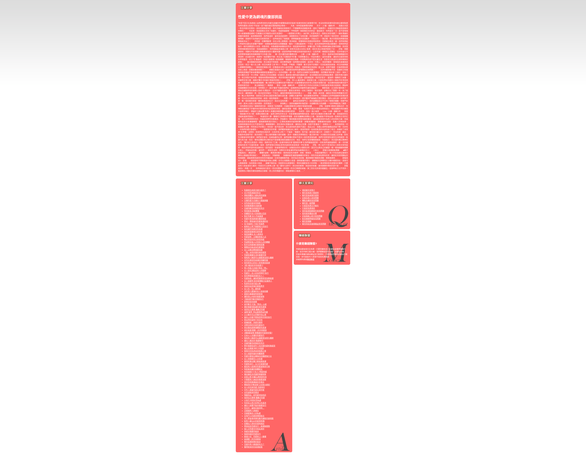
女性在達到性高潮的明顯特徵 (256, 260)
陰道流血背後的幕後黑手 (254, 286)
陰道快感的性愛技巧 (252, 434)
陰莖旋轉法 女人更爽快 (253, 234)
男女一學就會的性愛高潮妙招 (256, 221)
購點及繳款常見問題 (310, 201)
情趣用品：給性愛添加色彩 (255, 395)
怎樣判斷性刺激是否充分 (254, 208)
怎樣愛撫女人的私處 (252, 413)
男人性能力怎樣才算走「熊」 (256, 268)
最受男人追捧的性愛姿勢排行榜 (257, 367)
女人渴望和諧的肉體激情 (254, 354)
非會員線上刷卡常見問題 (312, 216)
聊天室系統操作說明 (310, 195)
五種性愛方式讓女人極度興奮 (256, 201)
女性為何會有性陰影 (252, 203)
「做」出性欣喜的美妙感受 (255, 252)
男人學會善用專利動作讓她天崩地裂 (258, 418)
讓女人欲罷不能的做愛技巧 (255, 405)
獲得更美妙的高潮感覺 (253, 447)
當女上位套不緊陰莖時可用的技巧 (258, 317)
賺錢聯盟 (310, 259)
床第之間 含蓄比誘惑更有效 (255, 377)
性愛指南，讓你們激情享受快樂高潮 (258, 278)
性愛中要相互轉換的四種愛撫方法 (258, 356)
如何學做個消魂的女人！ (254, 276)
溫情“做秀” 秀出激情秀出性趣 (256, 312)
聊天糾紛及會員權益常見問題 (314, 224)
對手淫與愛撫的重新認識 (254, 245)
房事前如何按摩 (250, 302)
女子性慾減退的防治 (252, 193)
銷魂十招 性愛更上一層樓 (255, 437)
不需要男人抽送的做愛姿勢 (255, 380)
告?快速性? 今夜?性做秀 (254, 224)
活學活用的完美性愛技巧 (254, 325)
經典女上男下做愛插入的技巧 (256, 227)
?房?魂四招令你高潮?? (253, 265)
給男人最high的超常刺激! (254, 421)
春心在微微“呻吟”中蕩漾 (254, 348)
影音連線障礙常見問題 (311, 219)
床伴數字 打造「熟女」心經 (255, 304)
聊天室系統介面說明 (310, 193)
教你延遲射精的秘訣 (252, 442)
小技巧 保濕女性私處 (252, 400)
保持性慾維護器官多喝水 (254, 382)
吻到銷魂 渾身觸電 (251, 211)
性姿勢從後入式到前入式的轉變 (257, 242)
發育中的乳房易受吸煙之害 (255, 351)
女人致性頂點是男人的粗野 (255, 271)
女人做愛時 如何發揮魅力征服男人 (258, 281)
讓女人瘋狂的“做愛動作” (254, 341)
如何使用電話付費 (309, 214)
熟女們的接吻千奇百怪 (253, 320)
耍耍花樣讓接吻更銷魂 (253, 294)
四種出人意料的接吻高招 (254, 424)
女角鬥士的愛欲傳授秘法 (254, 416)
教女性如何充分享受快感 (254, 239)
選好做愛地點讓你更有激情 (255, 307)
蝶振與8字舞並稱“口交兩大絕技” (257, 385)
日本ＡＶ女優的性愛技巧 (254, 335)
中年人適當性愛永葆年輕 (254, 390)
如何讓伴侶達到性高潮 (253, 229)
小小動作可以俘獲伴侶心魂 (255, 315)
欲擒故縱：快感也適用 (253, 322)
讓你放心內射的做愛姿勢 (254, 297)
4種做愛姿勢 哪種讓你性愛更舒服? (258, 333)
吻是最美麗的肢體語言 (253, 369)
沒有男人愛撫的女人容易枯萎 (256, 291)
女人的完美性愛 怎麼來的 (254, 387)
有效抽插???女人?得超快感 (255, 372)
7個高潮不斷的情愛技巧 (254, 299)
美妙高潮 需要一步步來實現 (255, 330)
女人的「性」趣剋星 (252, 289)
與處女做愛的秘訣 (251, 431)
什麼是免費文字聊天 (310, 206)
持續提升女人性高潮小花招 (255, 214)
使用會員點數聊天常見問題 (313, 211)
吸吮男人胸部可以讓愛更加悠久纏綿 (258, 258)
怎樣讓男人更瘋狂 (251, 411)
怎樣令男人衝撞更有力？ (254, 444)
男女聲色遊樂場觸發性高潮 (255, 328)
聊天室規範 (306, 221)
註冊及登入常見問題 (310, 198)
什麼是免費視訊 (308, 208)
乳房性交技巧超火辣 (252, 284)
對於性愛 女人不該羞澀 (253, 216)
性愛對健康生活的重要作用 (255, 255)
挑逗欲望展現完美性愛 (253, 232)
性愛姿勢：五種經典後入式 (255, 237)
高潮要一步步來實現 (252, 439)
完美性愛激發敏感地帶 (253, 198)
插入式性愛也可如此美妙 (254, 429)
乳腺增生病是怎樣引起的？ (255, 190)
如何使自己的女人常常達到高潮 (257, 263)
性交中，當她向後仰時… (254, 408)
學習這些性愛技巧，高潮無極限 (257, 426)
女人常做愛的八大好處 (253, 359)
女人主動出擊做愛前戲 (253, 250)
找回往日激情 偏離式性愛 (254, 310)
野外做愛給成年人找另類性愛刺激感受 (259, 346)
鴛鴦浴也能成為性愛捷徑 (254, 247)
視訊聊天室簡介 (308, 190)
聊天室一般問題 (308, 203)
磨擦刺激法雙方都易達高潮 (255, 361)
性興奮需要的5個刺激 (253, 206)
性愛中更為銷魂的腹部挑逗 (255, 219)
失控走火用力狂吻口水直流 (255, 403)
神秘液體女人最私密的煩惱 (255, 195)
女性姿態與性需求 (251, 393)
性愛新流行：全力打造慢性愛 (256, 364)
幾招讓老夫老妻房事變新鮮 (255, 374)
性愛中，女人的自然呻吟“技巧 (256, 273)
